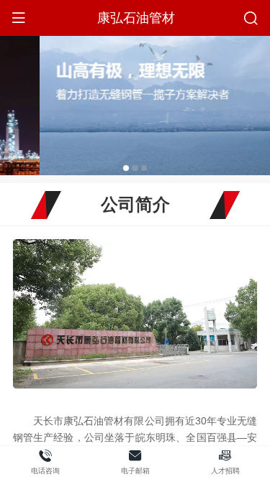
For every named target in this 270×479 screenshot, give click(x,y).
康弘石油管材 (136, 18)
